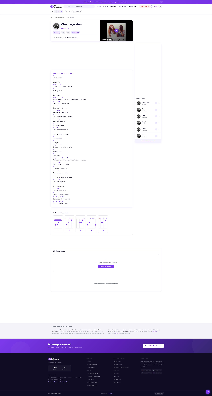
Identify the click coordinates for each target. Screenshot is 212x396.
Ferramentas (132, 6)
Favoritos (145, 6)
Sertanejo (118, 364)
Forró (116, 376)
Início (52, 17)
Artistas (105, 6)
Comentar (76, 32)
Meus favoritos (71, 37)
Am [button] (62, 73)
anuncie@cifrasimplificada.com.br (58, 381)
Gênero (112, 6)
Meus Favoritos (92, 385)
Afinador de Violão (93, 382)
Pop (63, 32)
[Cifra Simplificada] (56, 6)
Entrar (155, 6)
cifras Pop (117, 333)
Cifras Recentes (92, 364)
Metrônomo (91, 379)
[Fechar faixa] (161, 2)
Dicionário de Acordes (94, 376)
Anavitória (62, 17)
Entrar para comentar (106, 266)
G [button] (64, 73)
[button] (58, 224)
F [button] (57, 73)
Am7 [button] (54, 84)
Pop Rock (117, 379)
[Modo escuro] (160, 6)
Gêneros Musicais (93, 373)
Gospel (117, 361)
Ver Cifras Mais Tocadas (147, 141)
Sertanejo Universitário (121, 367)
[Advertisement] (92, 55)
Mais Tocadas (123, 6)
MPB (116, 370)
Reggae (117, 382)
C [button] (59, 73)
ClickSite (110, 393)
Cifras (99, 6)
